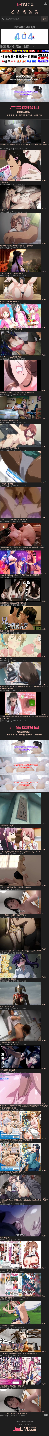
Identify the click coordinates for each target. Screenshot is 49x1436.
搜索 (44, 19)
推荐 (24, 13)
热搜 (30, 13)
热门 (18, 13)
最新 (12, 13)
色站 (36, 13)
